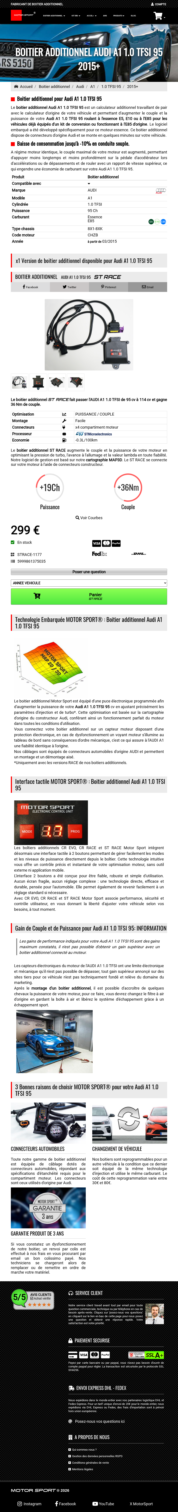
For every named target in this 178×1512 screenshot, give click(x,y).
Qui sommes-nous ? (84, 1449)
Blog (133, 16)
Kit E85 (75, 16)
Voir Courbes (90, 517)
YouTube (106, 1504)
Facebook (67, 1504)
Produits (117, 16)
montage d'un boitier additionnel (61, 988)
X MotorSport (141, 1504)
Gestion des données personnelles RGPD (97, 1456)
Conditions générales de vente (90, 1462)
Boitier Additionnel (53, 16)
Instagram (31, 1504)
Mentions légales (82, 1469)
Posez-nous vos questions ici (100, 1421)
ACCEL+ (90, 16)
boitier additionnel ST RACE (41, 450)
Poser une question (89, 571)
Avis (105, 16)
